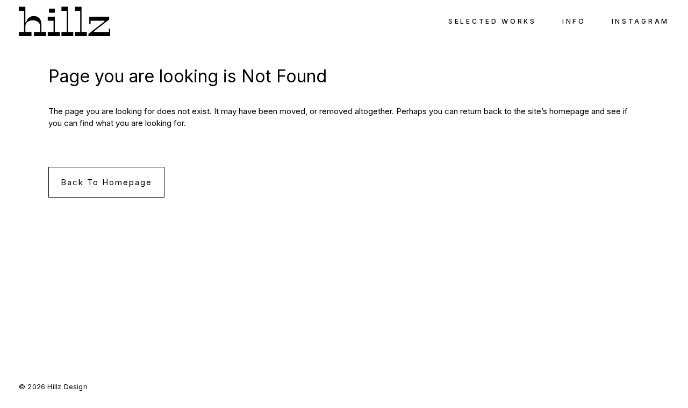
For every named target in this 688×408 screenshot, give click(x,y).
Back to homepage (106, 182)
